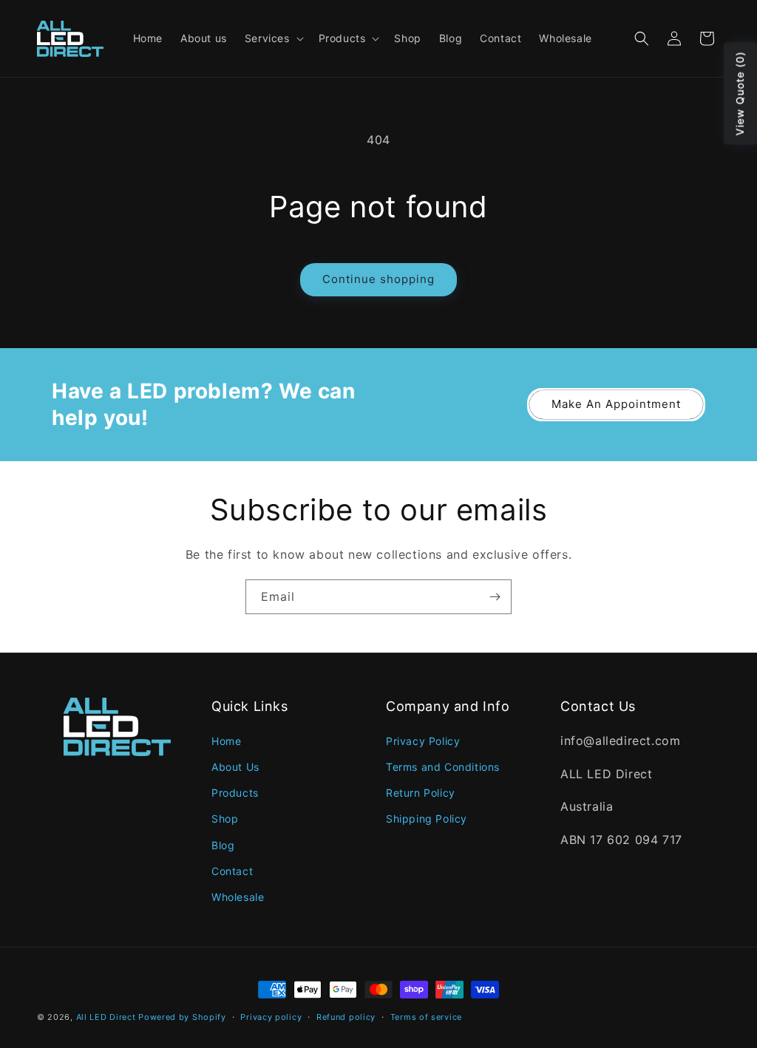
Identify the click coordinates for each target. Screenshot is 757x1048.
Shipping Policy (426, 818)
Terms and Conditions (443, 767)
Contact (232, 871)
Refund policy (346, 1017)
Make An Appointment (616, 404)
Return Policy (420, 792)
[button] (273, 38)
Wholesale (237, 897)
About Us (235, 767)
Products (235, 792)
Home (226, 741)
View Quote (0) (739, 94)
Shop (224, 818)
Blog (222, 845)
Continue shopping (378, 279)
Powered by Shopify (182, 1017)
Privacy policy (271, 1017)
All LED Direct (106, 1017)
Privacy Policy (423, 741)
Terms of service (426, 1017)
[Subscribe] (494, 596)
